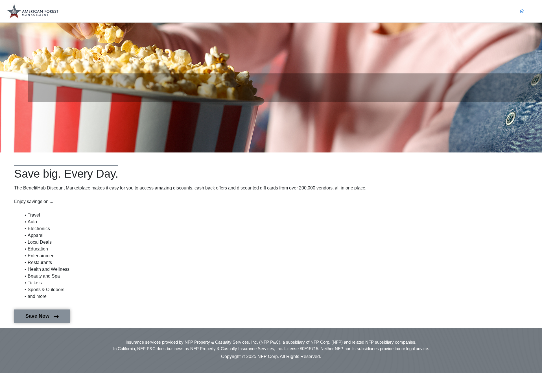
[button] (33, 11)
